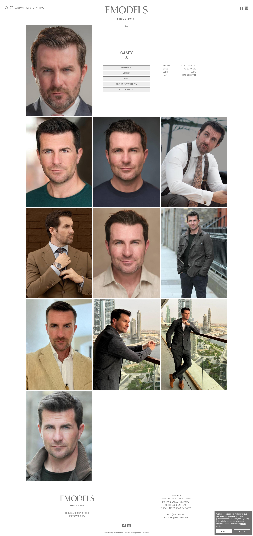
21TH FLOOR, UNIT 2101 (176, 505)
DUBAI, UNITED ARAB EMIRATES (176, 508)
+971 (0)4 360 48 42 (176, 514)
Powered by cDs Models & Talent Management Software (126, 533)
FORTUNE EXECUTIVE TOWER (176, 502)
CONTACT (19, 8)
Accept (224, 531)
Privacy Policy (77, 516)
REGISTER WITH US (35, 8)
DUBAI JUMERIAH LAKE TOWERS (176, 498)
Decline (242, 531)
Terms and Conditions (77, 513)
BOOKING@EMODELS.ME (176, 517)
